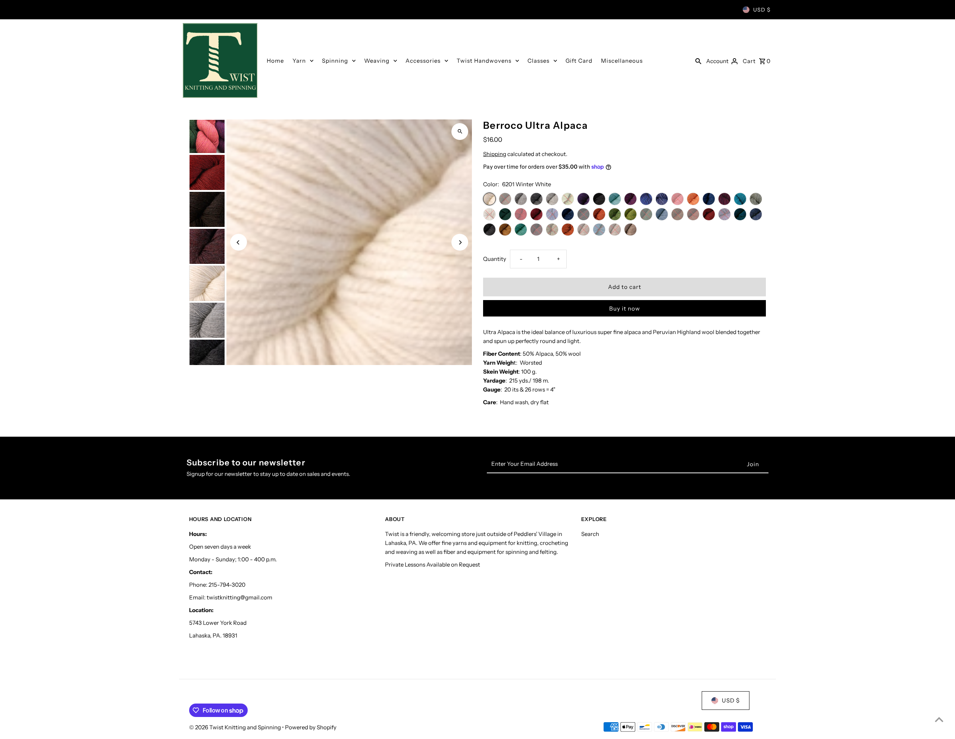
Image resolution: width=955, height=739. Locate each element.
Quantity (494, 258)
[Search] (698, 60)
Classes (538, 60)
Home (275, 60)
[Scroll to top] (939, 719)
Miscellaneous (622, 60)
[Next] (459, 242)
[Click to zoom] (459, 131)
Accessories (423, 60)
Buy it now (624, 308)
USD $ (762, 9)
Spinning (335, 60)
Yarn (299, 60)
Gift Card (579, 60)
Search (590, 533)
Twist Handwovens (484, 60)
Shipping (494, 154)
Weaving (376, 60)
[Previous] (238, 242)
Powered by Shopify (310, 727)
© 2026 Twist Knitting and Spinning (235, 727)
